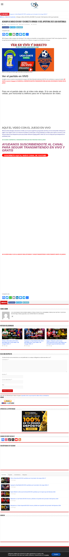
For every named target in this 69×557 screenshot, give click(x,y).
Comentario (5, 359)
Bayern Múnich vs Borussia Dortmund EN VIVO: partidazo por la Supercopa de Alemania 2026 (57, 342)
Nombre (4, 374)
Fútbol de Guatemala (10, 17)
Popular (10, 474)
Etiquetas (25, 474)
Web (3, 384)
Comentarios (17, 474)
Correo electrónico (7, 379)
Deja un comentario (25, 24)
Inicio (2, 17)
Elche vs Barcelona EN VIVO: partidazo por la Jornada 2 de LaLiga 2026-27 (10, 342)
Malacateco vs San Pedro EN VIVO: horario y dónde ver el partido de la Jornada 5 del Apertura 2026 (34, 498)
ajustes (47, 555)
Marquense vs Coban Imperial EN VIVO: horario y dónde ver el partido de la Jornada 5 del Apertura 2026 (35, 505)
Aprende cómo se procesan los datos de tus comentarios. (35, 395)
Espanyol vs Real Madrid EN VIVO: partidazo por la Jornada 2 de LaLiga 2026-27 (28, 14)
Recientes (4, 474)
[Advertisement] (34, 111)
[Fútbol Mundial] (34, 5)
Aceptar (56, 554)
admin (4, 24)
